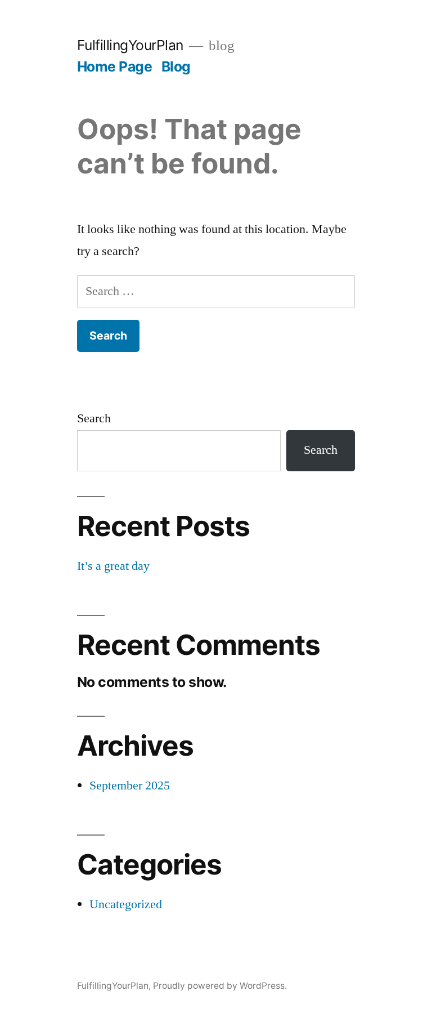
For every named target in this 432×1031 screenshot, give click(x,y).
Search (94, 418)
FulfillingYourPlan (130, 45)
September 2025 (129, 785)
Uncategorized (125, 904)
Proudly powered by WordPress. (220, 985)
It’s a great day (113, 566)
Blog (176, 66)
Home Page (114, 66)
